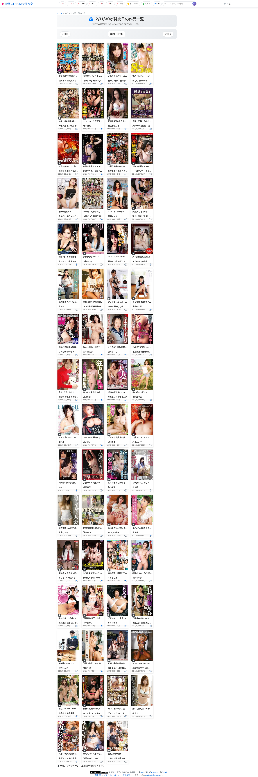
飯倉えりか (88, 578)
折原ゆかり (124, 81)
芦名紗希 (70, 758)
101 (93, 4)
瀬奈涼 (61, 397)
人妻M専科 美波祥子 (91, 483)
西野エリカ (137, 397)
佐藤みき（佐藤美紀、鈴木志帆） (146, 623)
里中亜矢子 (88, 352)
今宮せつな (88, 216)
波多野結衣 (77, 397)
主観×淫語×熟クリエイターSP (71, 392)
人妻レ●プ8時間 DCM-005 (70, 754)
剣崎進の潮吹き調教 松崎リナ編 (72, 483)
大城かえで (63, 261)
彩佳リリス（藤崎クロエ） (94, 171)
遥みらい (87, 532)
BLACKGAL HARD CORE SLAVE (146, 663)
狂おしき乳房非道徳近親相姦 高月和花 (99, 392)
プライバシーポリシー (112, 775)
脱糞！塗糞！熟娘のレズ (142, 121)
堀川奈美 (111, 442)
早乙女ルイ (71, 216)
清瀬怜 (111, 306)
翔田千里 (87, 668)
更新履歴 (126, 775)
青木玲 (135, 532)
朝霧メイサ (112, 216)
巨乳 (121, 4)
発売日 (147, 4)
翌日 (167, 34)
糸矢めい (62, 216)
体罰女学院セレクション (118, 166)
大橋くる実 (112, 758)
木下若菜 (87, 306)
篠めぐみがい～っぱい (141, 76)
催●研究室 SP (65, 212)
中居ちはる (73, 261)
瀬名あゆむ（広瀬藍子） (118, 668)
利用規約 (98, 775)
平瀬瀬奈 (144, 352)
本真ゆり (62, 713)
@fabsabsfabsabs (152, 775)
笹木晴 (135, 487)
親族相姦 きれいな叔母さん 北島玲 (73, 302)
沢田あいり (112, 352)
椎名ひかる (63, 668)
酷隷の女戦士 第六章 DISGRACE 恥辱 (99, 708)
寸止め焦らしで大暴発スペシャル (73, 166)
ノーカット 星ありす (92, 437)
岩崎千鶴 (97, 216)
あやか (77, 81)
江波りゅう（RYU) (116, 713)
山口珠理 (152, 352)
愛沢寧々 (62, 81)
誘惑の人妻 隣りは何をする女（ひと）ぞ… (126, 392)
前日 (66, 34)
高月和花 (87, 397)
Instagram (155, 772)
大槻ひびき (88, 261)
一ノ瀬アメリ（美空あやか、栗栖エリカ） (150, 171)
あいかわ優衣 (113, 532)
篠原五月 (121, 261)
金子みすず (153, 126)
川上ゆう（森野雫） (140, 261)
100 (111, 4)
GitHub (164, 772)
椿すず (135, 713)
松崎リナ (62, 487)
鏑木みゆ (121, 758)
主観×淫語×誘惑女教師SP (94, 302)
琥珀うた (103, 306)
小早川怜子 (88, 623)
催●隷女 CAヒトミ (67, 663)
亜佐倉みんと (113, 126)
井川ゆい (116, 81)
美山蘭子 (111, 487)
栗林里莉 (95, 306)
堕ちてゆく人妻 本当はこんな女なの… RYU (101, 754)
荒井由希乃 (112, 171)
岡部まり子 (112, 261)
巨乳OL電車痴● (114, 754)
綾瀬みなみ (98, 81)
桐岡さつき (71, 171)
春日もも (78, 758)
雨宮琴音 (62, 171)
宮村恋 (77, 623)
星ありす (87, 442)
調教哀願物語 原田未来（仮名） (96, 528)
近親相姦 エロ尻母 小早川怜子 (120, 618)
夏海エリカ (112, 397)
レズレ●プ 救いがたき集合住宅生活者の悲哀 (102, 573)
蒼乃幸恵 (70, 126)
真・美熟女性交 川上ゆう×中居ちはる (148, 257)
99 (73, 4)
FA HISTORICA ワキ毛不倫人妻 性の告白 (125, 257)
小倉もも (128, 713)
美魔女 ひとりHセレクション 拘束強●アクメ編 (152, 212)
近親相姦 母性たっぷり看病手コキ (122, 76)
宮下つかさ (122, 397)
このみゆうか (64, 352)
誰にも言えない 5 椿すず (142, 708)
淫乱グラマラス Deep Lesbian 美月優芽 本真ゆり (79, 708)
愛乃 (110, 81)
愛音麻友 (70, 81)
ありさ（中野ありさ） (68, 578)
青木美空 (62, 126)
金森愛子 (144, 126)
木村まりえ (112, 578)
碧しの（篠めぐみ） (140, 81)
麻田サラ (136, 126)
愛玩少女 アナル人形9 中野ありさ (73, 573)
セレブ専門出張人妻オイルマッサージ (124, 708)
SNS (158, 4)
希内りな (78, 126)
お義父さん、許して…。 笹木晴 (145, 483)
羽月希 (61, 442)
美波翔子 (87, 487)
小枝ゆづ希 (137, 306)
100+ (83, 4)
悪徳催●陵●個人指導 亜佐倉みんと (123, 121)
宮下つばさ (145, 668)
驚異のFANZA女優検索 (18, 3)
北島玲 (61, 306)
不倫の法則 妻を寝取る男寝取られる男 (75, 347)
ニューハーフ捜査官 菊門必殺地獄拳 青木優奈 (102, 121)
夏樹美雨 (136, 668)
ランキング (134, 4)
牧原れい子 (137, 442)
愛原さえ (62, 758)
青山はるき (63, 532)
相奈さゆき (88, 81)
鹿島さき (121, 171)
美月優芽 (70, 713)
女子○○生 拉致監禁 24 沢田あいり (122, 347)
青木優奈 (87, 126)
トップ (59, 13)
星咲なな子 (118, 306)
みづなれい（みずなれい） (94, 713)
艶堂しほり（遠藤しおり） (143, 216)
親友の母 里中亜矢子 (92, 347)
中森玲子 (68, 397)
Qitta (142, 772)
